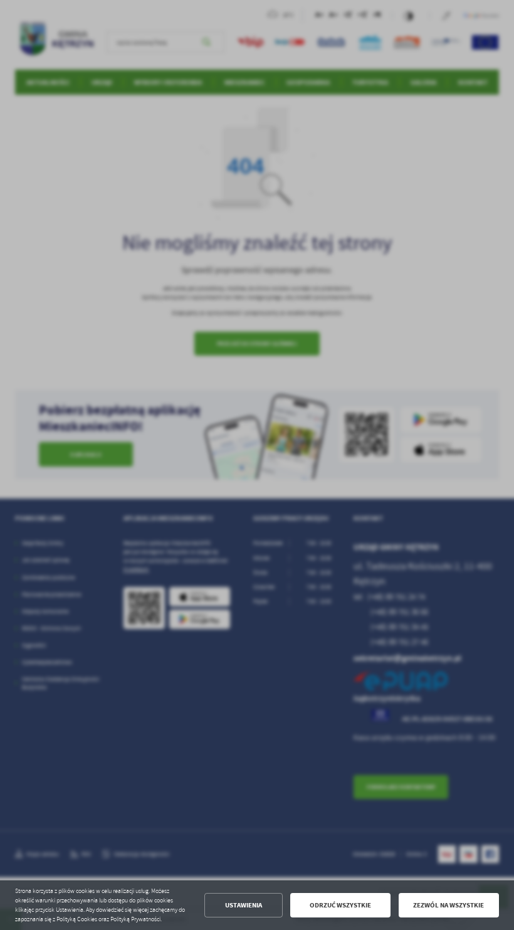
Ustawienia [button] (243, 905)
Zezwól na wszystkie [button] (448, 905)
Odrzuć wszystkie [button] (340, 905)
